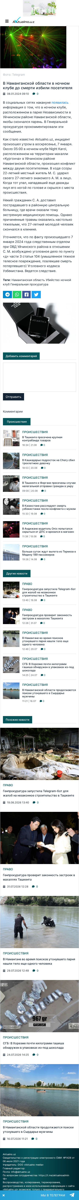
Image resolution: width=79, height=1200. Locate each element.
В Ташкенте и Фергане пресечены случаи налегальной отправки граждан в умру (49, 484)
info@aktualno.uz (20, 1172)
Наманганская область (28, 280)
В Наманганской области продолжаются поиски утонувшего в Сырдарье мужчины (49, 693)
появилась (60, 102)
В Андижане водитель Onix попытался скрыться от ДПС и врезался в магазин (48, 530)
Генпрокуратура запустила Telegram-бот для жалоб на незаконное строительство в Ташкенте (49, 592)
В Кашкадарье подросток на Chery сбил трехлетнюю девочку (48, 461)
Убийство (53, 280)
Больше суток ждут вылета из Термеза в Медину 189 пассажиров (49, 553)
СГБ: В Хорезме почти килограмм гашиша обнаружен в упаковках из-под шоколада (48, 667)
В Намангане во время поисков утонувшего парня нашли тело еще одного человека (45, 641)
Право (27, 584)
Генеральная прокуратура (29, 284)
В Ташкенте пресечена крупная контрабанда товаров (42, 439)
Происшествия (35, 432)
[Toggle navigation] (7, 21)
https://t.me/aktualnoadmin (54, 1175)
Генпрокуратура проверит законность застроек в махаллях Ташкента (47, 616)
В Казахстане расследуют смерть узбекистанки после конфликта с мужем (49, 507)
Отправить (13, 397)
